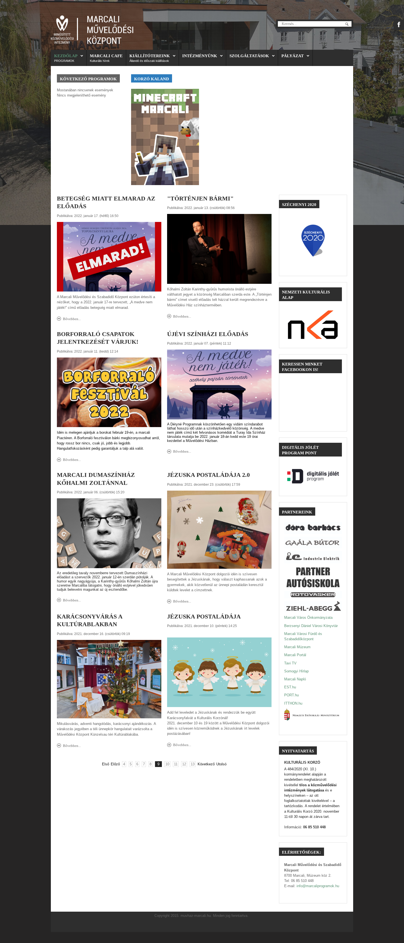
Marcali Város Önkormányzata (308, 617)
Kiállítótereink (149, 55)
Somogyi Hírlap (296, 671)
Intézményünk (199, 55)
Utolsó (221, 764)
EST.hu (290, 687)
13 (193, 764)
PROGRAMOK (64, 60)
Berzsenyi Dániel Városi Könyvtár (311, 626)
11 (176, 764)
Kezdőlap (66, 55)
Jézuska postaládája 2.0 (208, 475)
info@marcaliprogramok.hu (318, 886)
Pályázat (292, 55)
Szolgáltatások (249, 55)
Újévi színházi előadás (207, 334)
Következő (206, 764)
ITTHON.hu (293, 703)
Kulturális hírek (100, 60)
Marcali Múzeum (297, 647)
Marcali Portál (295, 655)
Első (105, 764)
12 (184, 764)
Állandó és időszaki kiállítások (149, 60)
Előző (115, 764)
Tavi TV (290, 663)
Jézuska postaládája (204, 616)
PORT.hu (291, 695)
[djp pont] (313, 476)
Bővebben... (72, 319)
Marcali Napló (295, 679)
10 (167, 764)
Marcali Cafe (106, 55)
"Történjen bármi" (200, 198)
